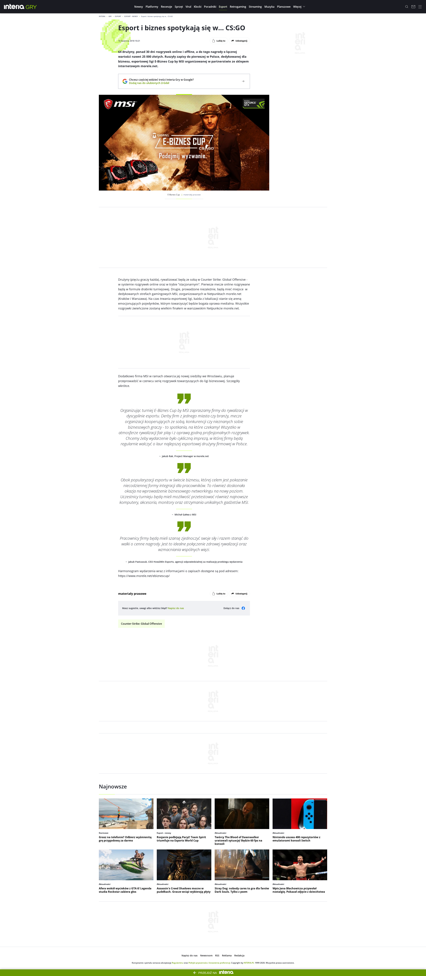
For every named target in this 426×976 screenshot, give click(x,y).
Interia (102, 16)
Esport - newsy (131, 16)
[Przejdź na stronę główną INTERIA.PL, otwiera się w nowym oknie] (14, 6)
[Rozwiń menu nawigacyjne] (420, 7)
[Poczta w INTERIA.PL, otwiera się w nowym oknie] (413, 7)
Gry (110, 16)
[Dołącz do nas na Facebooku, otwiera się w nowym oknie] (243, 608)
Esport (118, 16)
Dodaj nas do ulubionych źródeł (161, 83)
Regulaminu (177, 962)
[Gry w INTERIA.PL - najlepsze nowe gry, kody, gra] (31, 6)
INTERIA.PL (249, 962)
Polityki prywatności (198, 962)
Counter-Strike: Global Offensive (141, 624)
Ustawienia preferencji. (220, 963)
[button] (138, 7)
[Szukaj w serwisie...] (406, 7)
